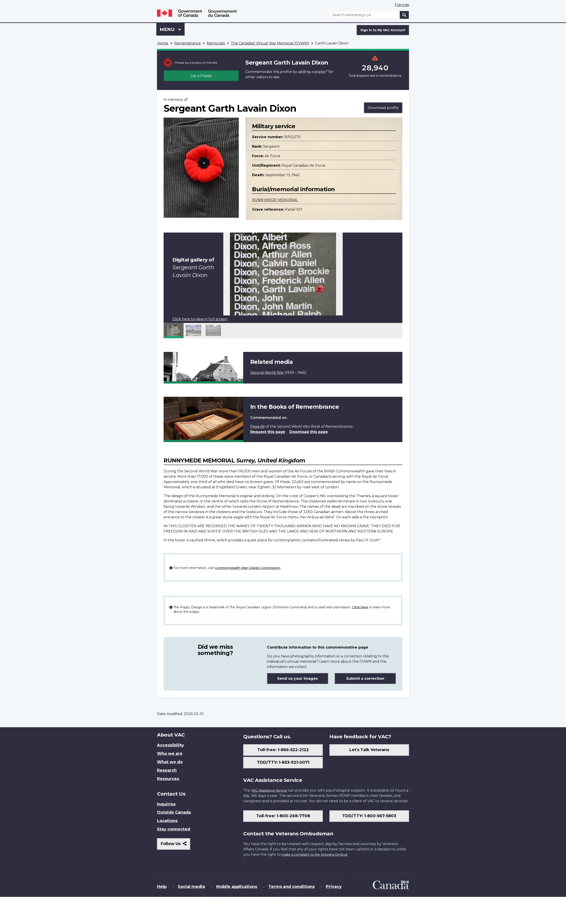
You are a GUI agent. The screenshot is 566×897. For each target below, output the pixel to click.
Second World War (267, 372)
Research (167, 770)
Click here (360, 607)
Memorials (216, 43)
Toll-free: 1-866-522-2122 (283, 749)
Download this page (308, 432)
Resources (168, 778)
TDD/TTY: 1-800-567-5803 (369, 815)
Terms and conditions (291, 886)
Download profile (383, 108)
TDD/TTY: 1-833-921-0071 (283, 762)
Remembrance (187, 43)
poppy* (320, 72)
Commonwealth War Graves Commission (247, 568)
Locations (167, 820)
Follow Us (175, 845)
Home (162, 43)
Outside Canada (174, 812)
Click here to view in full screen (200, 319)
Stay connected (173, 829)
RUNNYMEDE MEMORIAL (275, 200)
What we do (170, 762)
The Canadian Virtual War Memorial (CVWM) (270, 43)
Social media (191, 886)
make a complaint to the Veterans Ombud (314, 855)
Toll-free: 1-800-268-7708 (283, 815)
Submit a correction (365, 678)
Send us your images (297, 678)
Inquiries (166, 804)
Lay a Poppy (201, 76)
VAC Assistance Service (269, 790)
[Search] (404, 15)
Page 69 (257, 426)
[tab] (174, 330)
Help (161, 886)
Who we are (169, 753)
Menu (168, 29)
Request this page (267, 432)
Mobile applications (236, 886)
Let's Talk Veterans (369, 749)
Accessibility (170, 745)
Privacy (334, 886)
